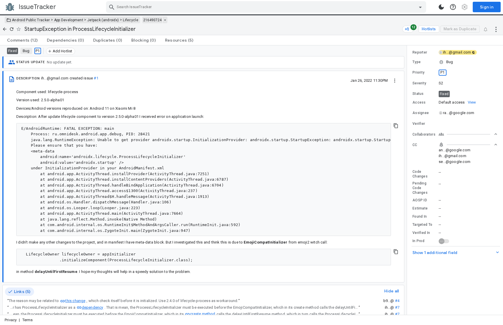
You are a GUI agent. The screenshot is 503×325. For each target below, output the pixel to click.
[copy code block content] (395, 125)
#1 (96, 78)
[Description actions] (394, 80)
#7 (397, 307)
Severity (419, 83)
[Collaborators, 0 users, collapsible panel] (468, 134)
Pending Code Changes (420, 188)
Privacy (11, 320)
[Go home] (4, 29)
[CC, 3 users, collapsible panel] (468, 144)
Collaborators (423, 134)
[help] (453, 7)
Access (419, 102)
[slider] (408, 180)
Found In (419, 216)
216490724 (152, 20)
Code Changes (420, 174)
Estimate (420, 208)
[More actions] (496, 29)
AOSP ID (419, 200)
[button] (454, 62)
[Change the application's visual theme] (441, 7)
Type (416, 62)
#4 (397, 301)
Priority (418, 72)
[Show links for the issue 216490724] (164, 20)
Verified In (421, 233)
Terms (27, 320)
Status (418, 94)
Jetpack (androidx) (103, 20)
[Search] (111, 6)
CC (414, 145)
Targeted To (422, 225)
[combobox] (267, 6)
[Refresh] (11, 29)
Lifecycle (130, 20)
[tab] (22, 40)
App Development (69, 20)
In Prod (418, 241)
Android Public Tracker (31, 20)
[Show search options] (420, 6)
